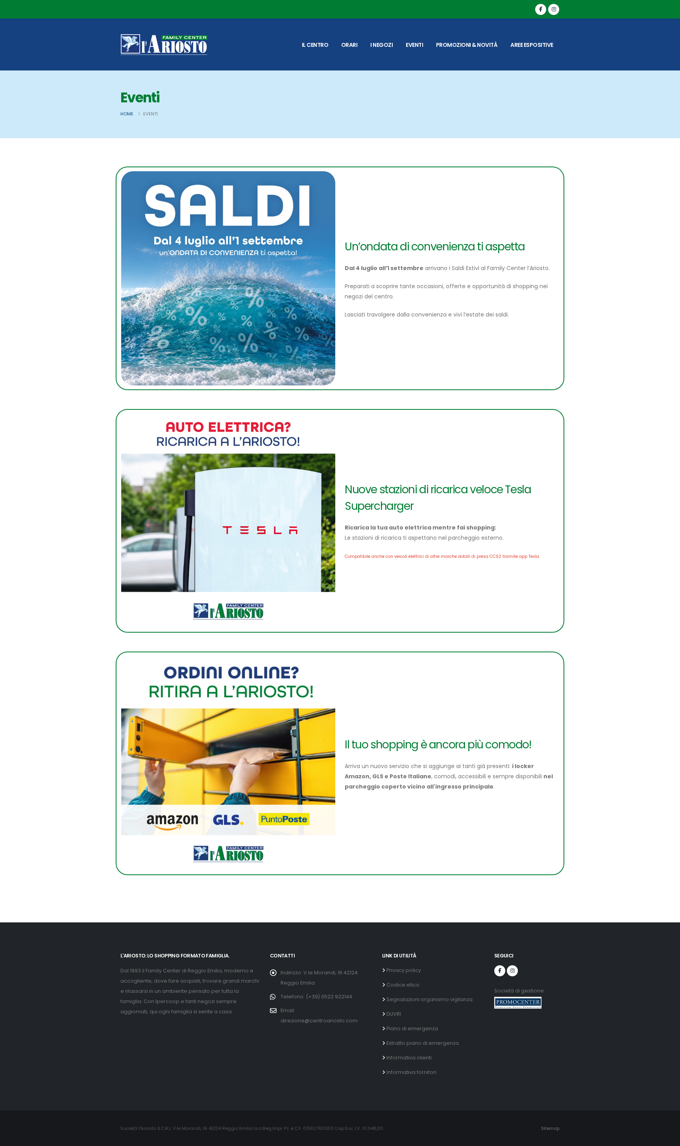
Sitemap (550, 1128)
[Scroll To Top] (666, 1137)
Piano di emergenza (411, 1028)
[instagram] (553, 9)
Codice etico (402, 984)
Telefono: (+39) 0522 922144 (316, 996)
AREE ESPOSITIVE (531, 45)
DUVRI (393, 1014)
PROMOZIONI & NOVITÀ (467, 45)
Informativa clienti (408, 1057)
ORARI (349, 45)
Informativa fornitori (410, 1072)
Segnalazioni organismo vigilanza (429, 999)
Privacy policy (403, 970)
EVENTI (414, 45)
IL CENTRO (315, 45)
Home (126, 114)
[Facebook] (540, 9)
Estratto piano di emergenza (422, 1043)
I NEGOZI (381, 45)
